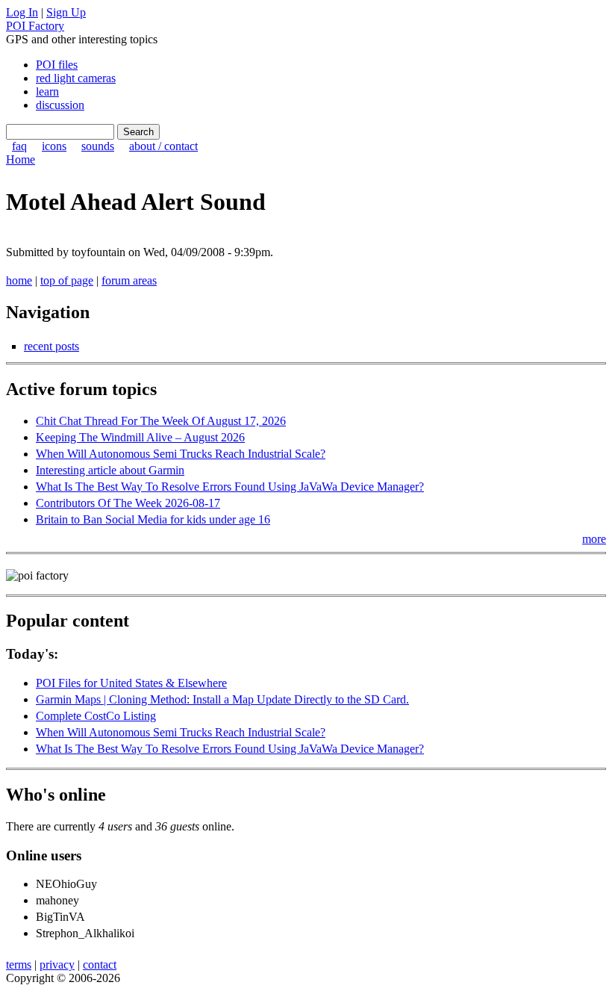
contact (99, 964)
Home (20, 159)
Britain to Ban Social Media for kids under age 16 (153, 519)
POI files (57, 64)
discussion (60, 105)
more (594, 538)
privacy (57, 964)
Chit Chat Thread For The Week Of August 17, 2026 (161, 420)
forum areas (129, 280)
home (19, 280)
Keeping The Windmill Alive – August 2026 (140, 437)
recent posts (51, 346)
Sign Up (66, 12)
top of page (66, 280)
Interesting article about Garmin (110, 470)
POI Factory (35, 25)
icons (54, 146)
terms (18, 964)
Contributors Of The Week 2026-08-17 (128, 503)
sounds (97, 146)
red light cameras (76, 78)
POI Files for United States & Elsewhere (131, 683)
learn (47, 91)
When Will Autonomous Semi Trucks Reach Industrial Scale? (180, 453)
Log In (22, 12)
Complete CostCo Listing (96, 715)
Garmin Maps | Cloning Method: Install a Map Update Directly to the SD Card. (222, 699)
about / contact (163, 146)
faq (19, 146)
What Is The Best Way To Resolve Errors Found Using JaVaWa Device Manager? (230, 486)
